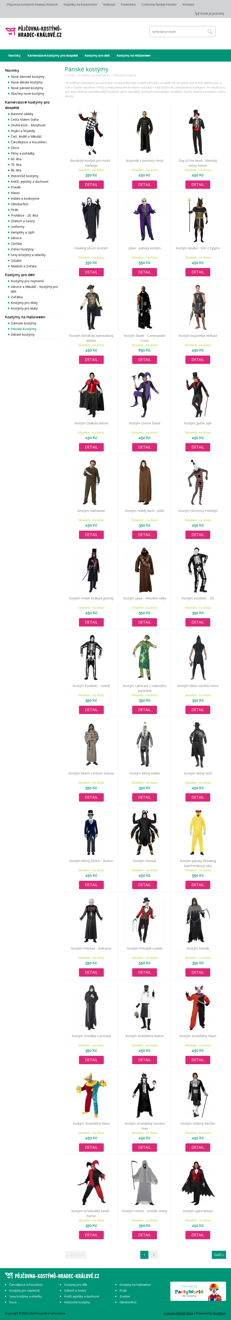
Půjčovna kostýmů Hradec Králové (32, 4)
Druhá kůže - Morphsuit (28, 125)
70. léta (16, 164)
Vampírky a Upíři (23, 232)
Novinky (14, 55)
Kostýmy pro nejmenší (27, 281)
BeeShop (219, 1313)
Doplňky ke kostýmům (80, 4)
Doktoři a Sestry (23, 221)
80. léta (16, 170)
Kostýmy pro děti (97, 55)
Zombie (16, 243)
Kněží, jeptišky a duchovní (29, 181)
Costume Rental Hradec (159, 4)
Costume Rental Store (178, 1313)
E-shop (70, 75)
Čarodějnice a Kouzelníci (28, 142)
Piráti (14, 210)
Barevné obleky (22, 114)
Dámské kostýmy (23, 323)
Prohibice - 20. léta (24, 215)
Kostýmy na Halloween (133, 55)
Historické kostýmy (25, 176)
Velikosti (109, 4)
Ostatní (16, 260)
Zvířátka (17, 297)
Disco (15, 148)
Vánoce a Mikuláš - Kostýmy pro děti (34, 289)
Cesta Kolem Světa (25, 119)
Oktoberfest (19, 204)
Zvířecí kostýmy (22, 249)
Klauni (15, 193)
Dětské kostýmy (23, 334)
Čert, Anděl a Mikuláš (26, 136)
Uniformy (17, 226)
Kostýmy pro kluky (24, 308)
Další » (219, 1255)
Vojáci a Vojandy (23, 131)
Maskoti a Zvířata (24, 266)
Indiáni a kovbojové (25, 198)
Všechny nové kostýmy (27, 93)
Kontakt (188, 4)
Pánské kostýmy (24, 329)
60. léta (16, 159)
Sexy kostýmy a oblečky (28, 255)
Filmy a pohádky (23, 153)
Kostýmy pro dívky (24, 303)
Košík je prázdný (212, 13)
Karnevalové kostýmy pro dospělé (53, 55)
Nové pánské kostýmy (27, 88)
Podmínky (128, 4)
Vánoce (16, 238)
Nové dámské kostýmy (27, 76)
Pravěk (16, 187)
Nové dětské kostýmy (27, 82)
